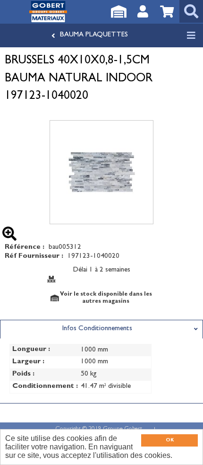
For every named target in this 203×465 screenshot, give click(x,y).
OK (170, 440)
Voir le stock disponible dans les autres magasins (106, 298)
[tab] (101, 329)
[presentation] (101, 329)
